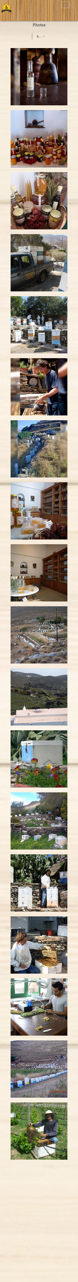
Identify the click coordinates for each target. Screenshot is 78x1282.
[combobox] (37, 36)
